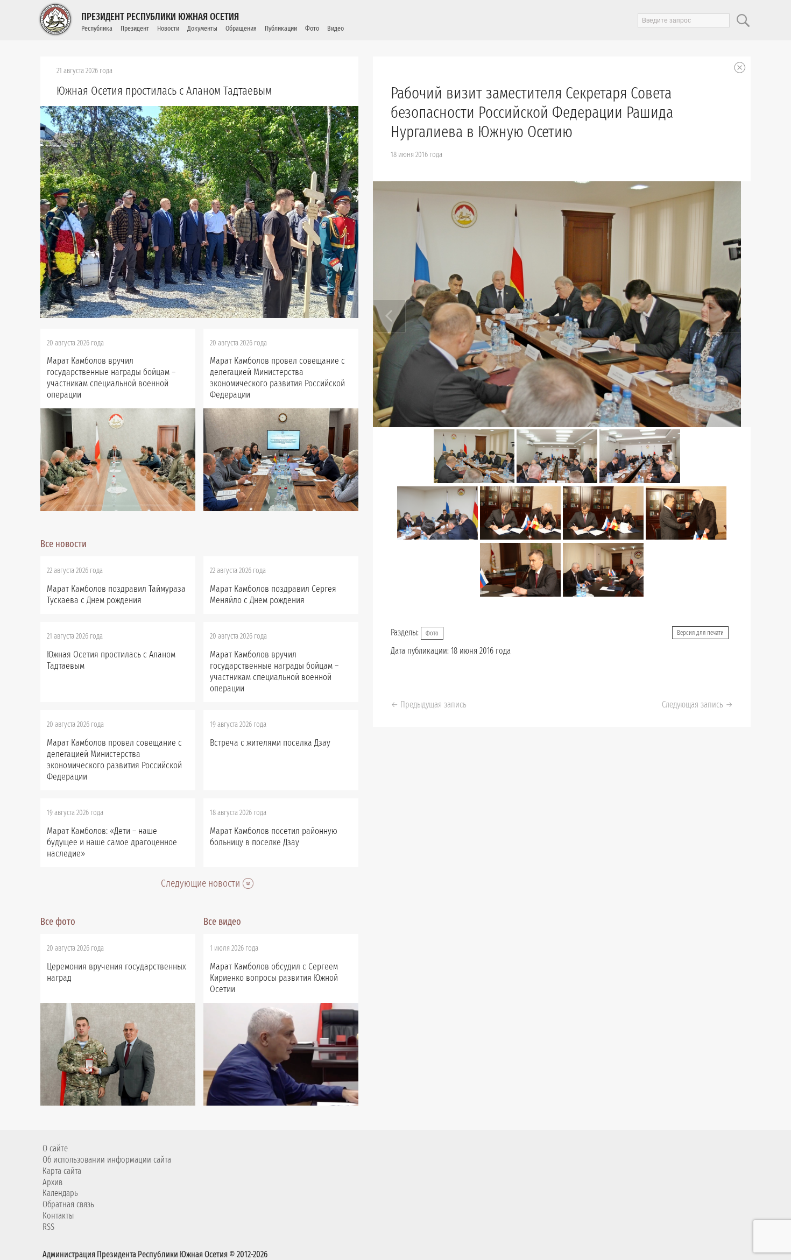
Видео (335, 28)
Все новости (63, 544)
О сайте (55, 1148)
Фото (312, 28)
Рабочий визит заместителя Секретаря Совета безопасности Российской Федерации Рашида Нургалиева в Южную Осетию (532, 112)
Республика (96, 28)
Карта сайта (62, 1171)
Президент (135, 28)
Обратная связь (68, 1204)
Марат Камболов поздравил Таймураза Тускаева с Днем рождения (116, 594)
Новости (168, 28)
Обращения (241, 28)
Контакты (58, 1216)
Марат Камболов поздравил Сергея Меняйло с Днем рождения (273, 594)
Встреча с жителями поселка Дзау (270, 742)
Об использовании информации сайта (107, 1160)
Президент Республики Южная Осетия (160, 17)
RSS (48, 1227)
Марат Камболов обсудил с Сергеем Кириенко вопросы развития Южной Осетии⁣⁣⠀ (274, 978)
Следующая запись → (697, 704)
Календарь (60, 1193)
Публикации (281, 28)
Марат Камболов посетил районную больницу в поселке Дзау (273, 836)
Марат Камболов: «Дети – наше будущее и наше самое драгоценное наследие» (112, 842)
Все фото (57, 922)
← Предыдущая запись (429, 704)
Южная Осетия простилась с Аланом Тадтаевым (164, 90)
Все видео (222, 922)
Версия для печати (700, 632)
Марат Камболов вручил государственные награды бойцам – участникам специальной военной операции (111, 377)
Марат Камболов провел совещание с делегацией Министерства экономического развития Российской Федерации (277, 377)
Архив (52, 1182)
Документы (202, 28)
